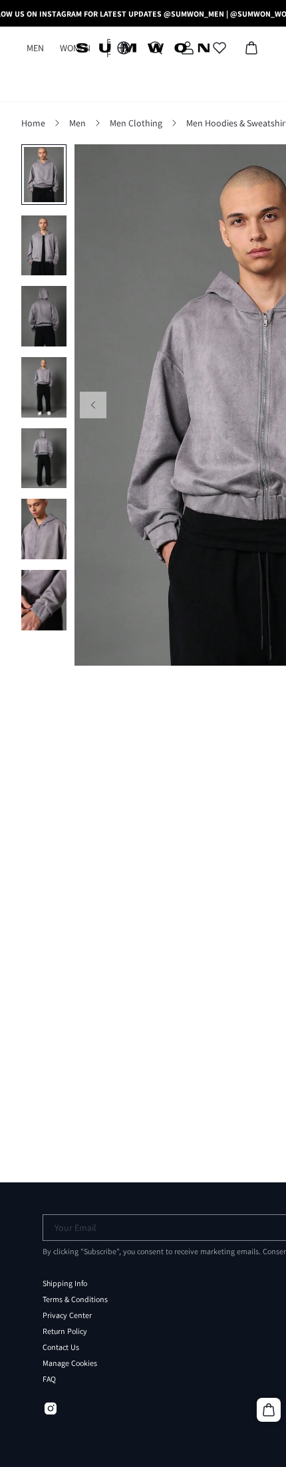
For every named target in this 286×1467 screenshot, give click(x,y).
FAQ (49, 1379)
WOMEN (75, 48)
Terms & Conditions (75, 1299)
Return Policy (65, 1331)
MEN (35, 48)
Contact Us (61, 1347)
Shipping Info (65, 1283)
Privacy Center (67, 1315)
